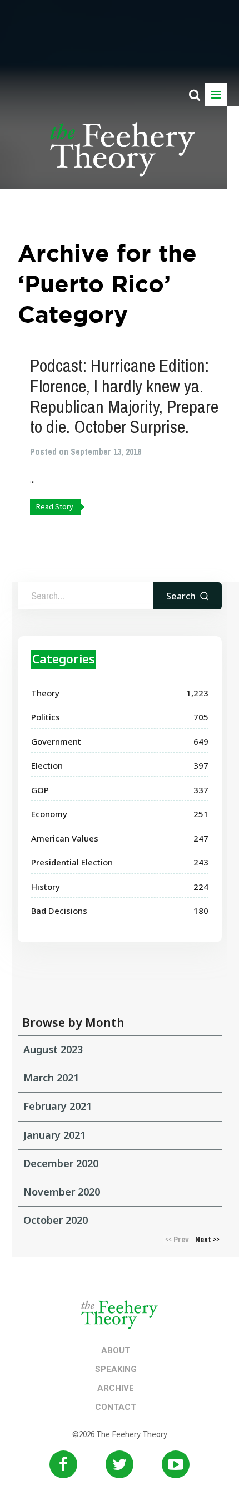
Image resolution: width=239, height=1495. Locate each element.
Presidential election (72, 862)
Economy (49, 813)
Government (56, 741)
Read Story (54, 506)
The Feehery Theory (122, 155)
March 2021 (51, 1077)
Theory (45, 693)
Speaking (116, 1369)
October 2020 (55, 1220)
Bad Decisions (59, 910)
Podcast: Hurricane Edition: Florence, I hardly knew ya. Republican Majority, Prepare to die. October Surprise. (124, 396)
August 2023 (53, 1049)
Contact (115, 1407)
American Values (64, 838)
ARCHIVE (115, 1388)
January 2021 (54, 1135)
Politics (45, 716)
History (45, 886)
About (115, 1350)
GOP (40, 789)
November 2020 (61, 1191)
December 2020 (60, 1163)
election (47, 765)
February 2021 (57, 1106)
